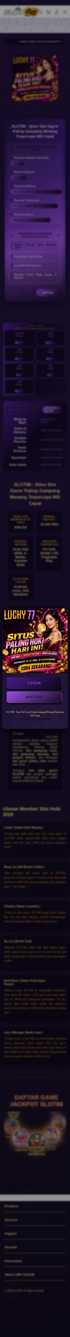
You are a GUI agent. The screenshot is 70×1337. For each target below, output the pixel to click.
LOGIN (34, 683)
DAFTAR (34, 697)
